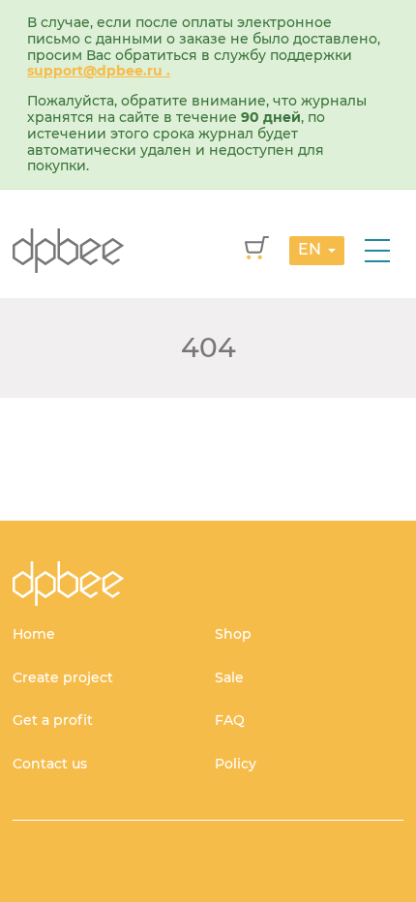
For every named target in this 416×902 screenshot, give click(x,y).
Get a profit (53, 720)
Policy (235, 763)
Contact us (50, 763)
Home (34, 634)
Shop (233, 634)
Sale (229, 677)
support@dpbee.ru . (98, 70)
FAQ (230, 720)
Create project (63, 677)
